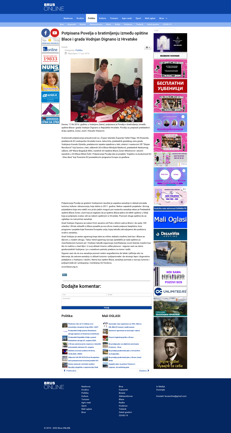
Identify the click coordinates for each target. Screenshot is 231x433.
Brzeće (122, 393)
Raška (122, 402)
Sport (83, 405)
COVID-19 (123, 415)
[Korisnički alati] (148, 47)
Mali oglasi (86, 409)
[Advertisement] (50, 164)
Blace (64, 275)
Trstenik (122, 409)
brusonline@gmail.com (175, 396)
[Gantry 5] (54, 385)
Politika (78, 50)
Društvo (85, 389)
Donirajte (160, 389)
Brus (83, 412)
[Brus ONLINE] (54, 6)
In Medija (160, 386)
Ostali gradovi (125, 412)
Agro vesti (86, 402)
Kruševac (123, 405)
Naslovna (85, 386)
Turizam (85, 399)
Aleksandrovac (126, 396)
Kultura (84, 396)
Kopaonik (123, 389)
